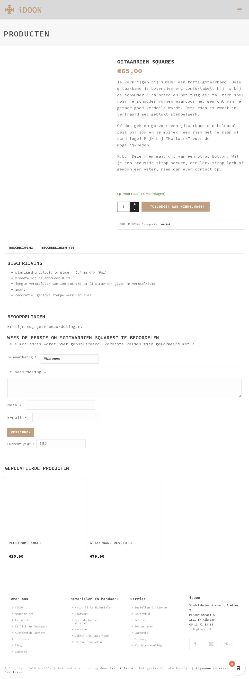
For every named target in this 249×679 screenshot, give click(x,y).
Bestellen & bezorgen (151, 607)
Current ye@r (21, 444)
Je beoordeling (26, 371)
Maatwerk (81, 614)
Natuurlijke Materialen (93, 607)
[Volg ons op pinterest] (227, 644)
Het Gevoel (23, 639)
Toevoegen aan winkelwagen (177, 207)
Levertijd (142, 614)
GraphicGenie (121, 668)
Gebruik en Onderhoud (92, 635)
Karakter (81, 629)
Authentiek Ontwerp (30, 632)
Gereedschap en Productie (85, 621)
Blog (18, 645)
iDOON (19, 607)
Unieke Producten (88, 642)
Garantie (141, 632)
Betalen (140, 620)
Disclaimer (14, 672)
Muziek (165, 224)
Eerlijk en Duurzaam (31, 626)
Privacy (140, 639)
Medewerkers (24, 614)
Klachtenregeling (148, 645)
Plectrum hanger (25, 543)
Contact (21, 651)
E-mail (17, 417)
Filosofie (22, 620)
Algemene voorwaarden (215, 668)
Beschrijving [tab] (21, 247)
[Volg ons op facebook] (195, 644)
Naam (14, 404)
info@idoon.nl (200, 629)
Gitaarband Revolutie (111, 543)
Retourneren (143, 626)
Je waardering (21, 357)
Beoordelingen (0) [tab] (57, 247)
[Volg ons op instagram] (211, 644)
